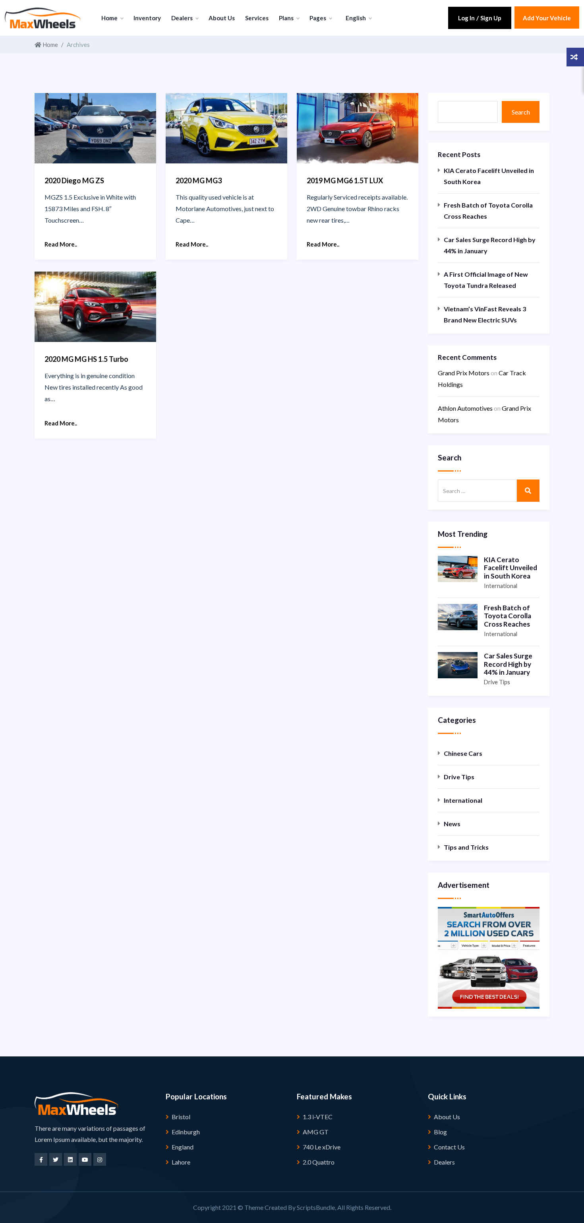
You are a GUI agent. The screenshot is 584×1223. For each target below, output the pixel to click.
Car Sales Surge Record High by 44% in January (490, 245)
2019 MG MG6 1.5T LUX (345, 180)
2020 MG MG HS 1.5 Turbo (86, 359)
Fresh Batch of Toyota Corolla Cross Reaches (488, 210)
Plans (287, 17)
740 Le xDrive (321, 1147)
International (500, 585)
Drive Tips (497, 682)
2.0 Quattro (319, 1162)
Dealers (182, 17)
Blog (440, 1132)
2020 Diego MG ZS (74, 180)
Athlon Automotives (465, 408)
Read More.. (60, 244)
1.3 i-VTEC (318, 1116)
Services (257, 17)
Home (110, 17)
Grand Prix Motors (463, 373)
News (452, 823)
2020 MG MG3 (199, 180)
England (182, 1147)
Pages (318, 17)
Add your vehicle (547, 17)
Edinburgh (186, 1132)
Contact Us (449, 1147)
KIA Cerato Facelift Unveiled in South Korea (489, 176)
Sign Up (490, 17)
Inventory (147, 17)
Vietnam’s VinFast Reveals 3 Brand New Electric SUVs (485, 314)
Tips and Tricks (466, 847)
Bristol (181, 1116)
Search (521, 112)
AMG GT (316, 1132)
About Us (222, 17)
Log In (466, 17)
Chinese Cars (463, 753)
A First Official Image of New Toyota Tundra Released (486, 279)
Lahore (181, 1162)
